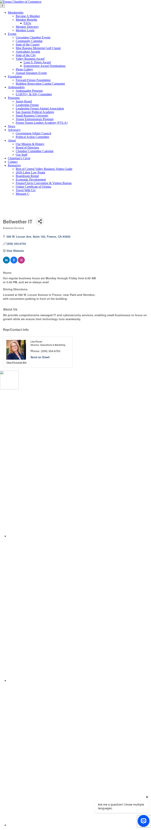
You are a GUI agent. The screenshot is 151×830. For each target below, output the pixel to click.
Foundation (15, 76)
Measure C (22, 193)
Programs (14, 97)
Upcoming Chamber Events (33, 37)
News (11, 126)
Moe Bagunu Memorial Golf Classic (38, 48)
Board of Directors (27, 147)
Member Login (25, 30)
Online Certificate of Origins (33, 186)
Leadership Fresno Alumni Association (40, 108)
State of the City (26, 55)
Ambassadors (16, 87)
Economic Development (31, 179)
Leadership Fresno (27, 105)
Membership (15, 12)
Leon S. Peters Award (37, 62)
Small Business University (32, 115)
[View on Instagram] (21, 262)
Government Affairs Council (33, 133)
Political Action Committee (32, 137)
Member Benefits (26, 19)
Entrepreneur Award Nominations (44, 66)
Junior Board (24, 101)
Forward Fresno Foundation (33, 80)
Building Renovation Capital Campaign (40, 83)
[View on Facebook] (13, 262)
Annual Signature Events (31, 73)
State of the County (28, 44)
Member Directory (27, 26)
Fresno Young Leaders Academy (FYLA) (41, 122)
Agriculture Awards (28, 51)
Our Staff (21, 154)
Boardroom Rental (27, 176)
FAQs (27, 23)
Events (12, 34)
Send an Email (40, 357)
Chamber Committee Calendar (34, 151)
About (12, 140)
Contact (12, 161)
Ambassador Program (29, 90)
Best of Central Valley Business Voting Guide (44, 169)
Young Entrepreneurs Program (34, 119)
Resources (14, 165)
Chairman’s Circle (19, 158)
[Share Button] (39, 221)
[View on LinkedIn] (6, 262)
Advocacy (14, 129)
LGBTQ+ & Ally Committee (34, 94)
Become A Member (28, 16)
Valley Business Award (30, 58)
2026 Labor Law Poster (30, 172)
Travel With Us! (26, 190)
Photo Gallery (24, 69)
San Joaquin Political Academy (35, 112)
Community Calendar (29, 41)
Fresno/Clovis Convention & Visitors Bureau (44, 183)
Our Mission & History (30, 144)
